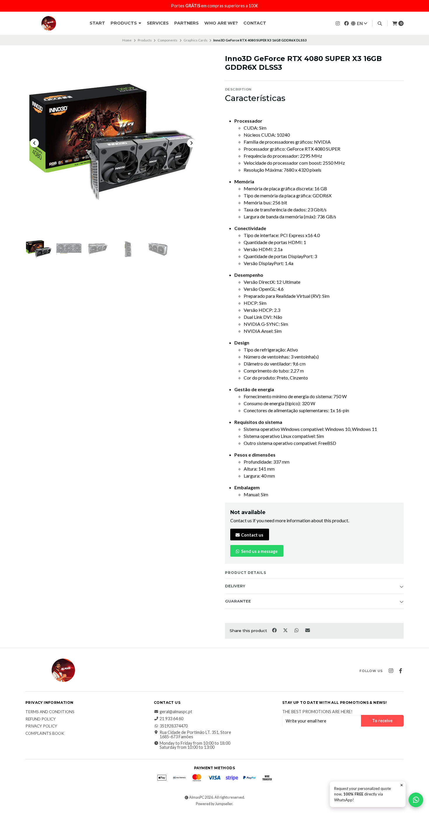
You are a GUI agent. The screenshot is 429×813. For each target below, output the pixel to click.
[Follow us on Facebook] (346, 23)
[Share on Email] (308, 630)
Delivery (235, 586)
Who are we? (221, 23)
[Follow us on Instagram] (338, 23)
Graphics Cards (195, 40)
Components (167, 40)
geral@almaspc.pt (176, 712)
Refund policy (40, 719)
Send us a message (259, 551)
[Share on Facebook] (274, 630)
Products (124, 23)
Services (158, 23)
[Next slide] (191, 143)
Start (97, 23)
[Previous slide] (34, 143)
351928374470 (174, 726)
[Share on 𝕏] (285, 630)
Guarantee (238, 601)
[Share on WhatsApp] (296, 630)
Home (127, 40)
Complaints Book (44, 734)
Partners (186, 23)
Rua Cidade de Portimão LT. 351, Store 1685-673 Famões (195, 734)
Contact (254, 23)
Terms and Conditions (49, 712)
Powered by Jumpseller (214, 804)
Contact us (251, 534)
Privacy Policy (41, 726)
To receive (382, 720)
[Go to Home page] (48, 23)
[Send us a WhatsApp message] (416, 800)
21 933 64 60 (171, 719)
